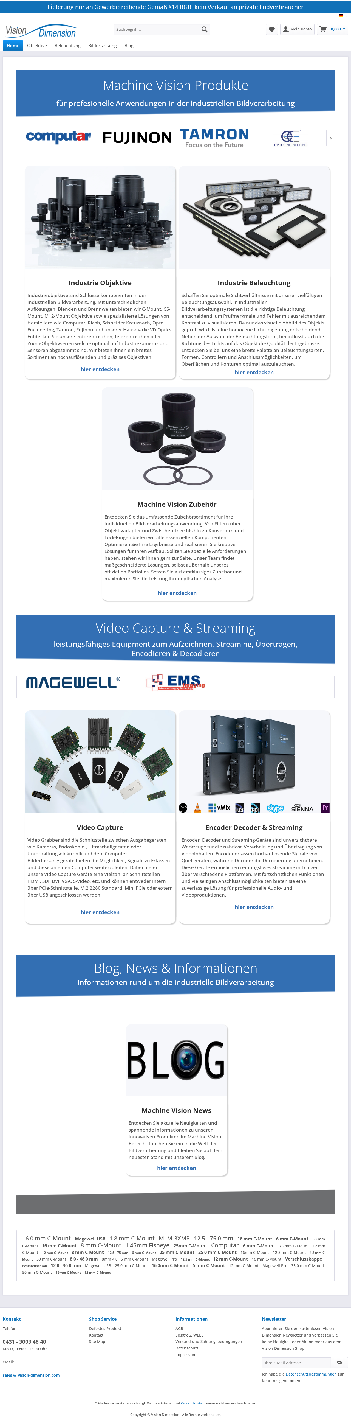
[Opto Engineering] (290, 138)
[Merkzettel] (272, 29)
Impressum (186, 1354)
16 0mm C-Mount (171, 1265)
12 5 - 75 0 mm (214, 1238)
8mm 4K (110, 1259)
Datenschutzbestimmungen (311, 1374)
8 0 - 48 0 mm (84, 1259)
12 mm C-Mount (55, 1252)
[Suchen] (204, 29)
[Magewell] (73, 682)
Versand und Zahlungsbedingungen (209, 1341)
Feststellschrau (35, 1266)
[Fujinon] (137, 138)
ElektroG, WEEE (189, 1335)
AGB (179, 1328)
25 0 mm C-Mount (218, 1252)
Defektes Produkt (105, 1328)
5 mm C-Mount (209, 1265)
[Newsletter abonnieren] (339, 1362)
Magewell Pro (165, 1259)
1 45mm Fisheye (148, 1245)
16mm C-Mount (255, 1252)
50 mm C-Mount (51, 1259)
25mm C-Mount (191, 1246)
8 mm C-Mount (102, 1245)
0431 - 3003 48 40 (24, 1341)
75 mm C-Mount (294, 1245)
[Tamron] (214, 138)
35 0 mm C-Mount (307, 1265)
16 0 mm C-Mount (47, 1238)
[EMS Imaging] (176, 682)
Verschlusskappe (303, 1259)
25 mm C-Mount (178, 1252)
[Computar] (60, 138)
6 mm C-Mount (293, 1239)
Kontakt (96, 1335)
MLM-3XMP (175, 1238)
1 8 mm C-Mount (132, 1238)
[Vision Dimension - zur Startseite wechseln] (41, 31)
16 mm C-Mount (255, 1239)
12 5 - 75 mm (118, 1252)
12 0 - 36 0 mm (66, 1265)
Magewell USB (91, 1239)
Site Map (97, 1341)
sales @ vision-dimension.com (31, 1375)
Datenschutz (187, 1348)
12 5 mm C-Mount (290, 1252)
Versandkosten (193, 1403)
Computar (225, 1245)
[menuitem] (162, 29)
